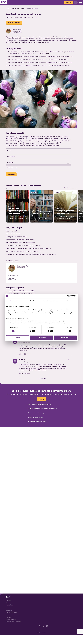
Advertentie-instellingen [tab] (50, 300)
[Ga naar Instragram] (39, 626)
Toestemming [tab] (14, 300)
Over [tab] (68, 300)
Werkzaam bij (13, 156)
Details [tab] (32, 300)
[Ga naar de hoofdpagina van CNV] (3, 2)
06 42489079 (12, 279)
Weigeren (18, 337)
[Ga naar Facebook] (35, 626)
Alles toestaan (65, 337)
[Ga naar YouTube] (43, 626)
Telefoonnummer (14, 168)
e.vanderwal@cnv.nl (17, 32)
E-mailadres (12, 162)
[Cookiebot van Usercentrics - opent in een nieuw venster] (70, 296)
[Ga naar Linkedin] (47, 626)
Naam (10, 151)
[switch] (32, 331)
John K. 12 (22, 359)
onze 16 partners (15, 309)
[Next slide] (9, 188)
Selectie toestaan (41, 337)
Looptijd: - (21, 291)
